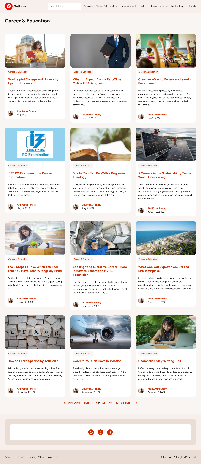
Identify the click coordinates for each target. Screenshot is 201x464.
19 (110, 403)
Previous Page (77, 403)
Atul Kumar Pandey (26, 111)
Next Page (127, 403)
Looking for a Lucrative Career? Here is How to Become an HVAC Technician (100, 271)
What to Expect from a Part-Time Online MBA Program (97, 81)
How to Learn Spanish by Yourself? (33, 361)
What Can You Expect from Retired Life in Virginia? (163, 269)
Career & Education (17, 72)
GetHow (20, 6)
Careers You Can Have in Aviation (97, 361)
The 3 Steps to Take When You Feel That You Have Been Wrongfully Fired (35, 269)
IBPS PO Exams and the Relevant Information (31, 175)
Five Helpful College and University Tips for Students (33, 81)
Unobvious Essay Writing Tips (159, 361)
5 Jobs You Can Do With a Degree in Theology (99, 175)
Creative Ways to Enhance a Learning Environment (165, 81)
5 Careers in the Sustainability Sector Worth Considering (165, 175)
